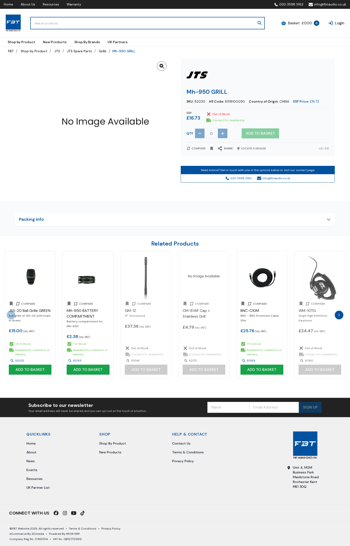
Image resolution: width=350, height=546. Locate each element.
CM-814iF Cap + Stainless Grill (196, 313)
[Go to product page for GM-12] (146, 276)
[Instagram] (65, 513)
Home (8, 4)
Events (31, 470)
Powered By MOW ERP (64, 534)
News (30, 461)
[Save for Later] (212, 148)
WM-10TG (307, 310)
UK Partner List (38, 487)
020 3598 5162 (291, 4)
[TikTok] (82, 513)
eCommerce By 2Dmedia (27, 534)
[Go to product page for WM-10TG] (320, 276)
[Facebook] (56, 513)
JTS (57, 51)
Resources (51, 4)
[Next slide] (339, 315)
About (31, 452)
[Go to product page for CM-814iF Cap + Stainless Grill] (204, 276)
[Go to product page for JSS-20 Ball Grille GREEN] (30, 276)
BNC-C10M (249, 310)
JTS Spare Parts (79, 51)
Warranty (74, 4)
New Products (110, 452)
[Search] (259, 23)
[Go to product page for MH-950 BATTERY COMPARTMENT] (88, 276)
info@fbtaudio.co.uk (330, 4)
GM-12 (130, 310)
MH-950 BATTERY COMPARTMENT (82, 313)
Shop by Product (34, 51)
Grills (102, 51)
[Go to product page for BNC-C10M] (262, 276)
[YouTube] (74, 513)
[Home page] (13, 23)
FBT (11, 51)
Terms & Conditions (188, 452)
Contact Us (181, 443)
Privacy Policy (183, 461)
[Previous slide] (11, 315)
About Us (28, 4)
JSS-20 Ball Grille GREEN (29, 310)
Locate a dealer (253, 148)
